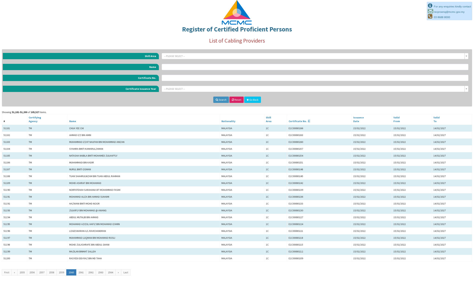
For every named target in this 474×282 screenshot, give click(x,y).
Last (125, 272)
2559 (61, 272)
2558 (51, 272)
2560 (71, 272)
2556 (32, 272)
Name (152, 67)
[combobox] (315, 56)
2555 (22, 272)
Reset (237, 99)
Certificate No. (147, 78)
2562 (91, 272)
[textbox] (314, 56)
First (6, 272)
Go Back (253, 99)
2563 (100, 272)
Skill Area (150, 56)
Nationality (228, 121)
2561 (81, 272)
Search (222, 99)
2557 (41, 272)
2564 (110, 272)
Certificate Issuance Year (141, 88)
